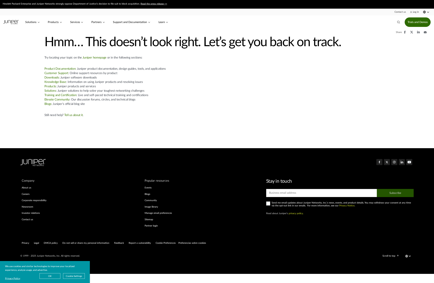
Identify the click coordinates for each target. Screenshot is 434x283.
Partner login (151, 226)
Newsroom (27, 207)
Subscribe (395, 193)
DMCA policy (51, 243)
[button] (400, 12)
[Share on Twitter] (412, 33)
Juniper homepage (94, 57)
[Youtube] (409, 162)
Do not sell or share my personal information (85, 243)
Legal (36, 243)
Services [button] (75, 22)
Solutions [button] (30, 22)
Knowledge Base (55, 82)
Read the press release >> (154, 4)
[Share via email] (425, 33)
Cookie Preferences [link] (166, 243)
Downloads (51, 77)
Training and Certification (60, 95)
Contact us (27, 219)
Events (148, 188)
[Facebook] (379, 162)
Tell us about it (73, 115)
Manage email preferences (158, 213)
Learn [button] (162, 22)
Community (151, 200)
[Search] (398, 22)
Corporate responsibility (34, 200)
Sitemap (149, 219)
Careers (25, 194)
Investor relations (31, 213)
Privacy (25, 243)
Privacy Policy (12, 278)
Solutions (50, 90)
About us (26, 188)
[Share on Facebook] (405, 33)
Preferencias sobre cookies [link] (192, 243)
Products (50, 86)
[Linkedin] (402, 162)
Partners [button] (96, 22)
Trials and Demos (418, 22)
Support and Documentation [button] (130, 22)
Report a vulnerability (140, 243)
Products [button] (53, 22)
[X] (387, 162)
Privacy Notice (346, 206)
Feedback (119, 243)
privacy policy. (296, 213)
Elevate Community (57, 99)
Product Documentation (59, 68)
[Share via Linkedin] (418, 33)
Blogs (47, 104)
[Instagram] (394, 162)
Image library (151, 207)
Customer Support (56, 73)
